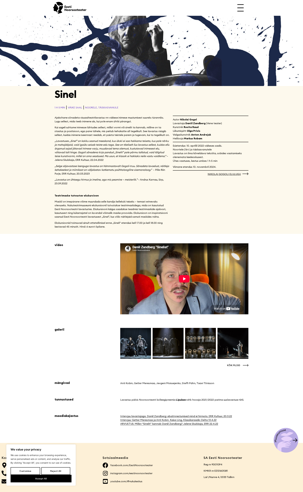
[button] (237, 365)
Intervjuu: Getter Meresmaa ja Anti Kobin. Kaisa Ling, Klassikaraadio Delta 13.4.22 (168, 419)
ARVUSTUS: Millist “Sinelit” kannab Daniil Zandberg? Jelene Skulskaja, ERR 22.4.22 (169, 423)
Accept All (41, 478)
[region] (41, 465)
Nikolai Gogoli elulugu (224, 174)
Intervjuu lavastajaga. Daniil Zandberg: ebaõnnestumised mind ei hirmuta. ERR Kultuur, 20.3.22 (176, 416)
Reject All (55, 471)
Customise (25, 471)
